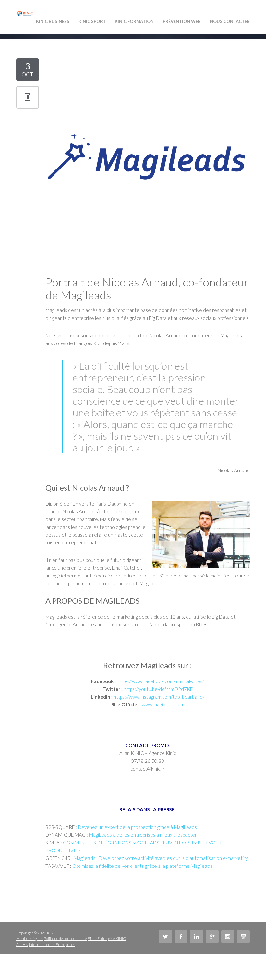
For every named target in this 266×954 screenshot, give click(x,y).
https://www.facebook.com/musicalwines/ (160, 681)
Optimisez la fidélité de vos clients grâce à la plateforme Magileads (142, 866)
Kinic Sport (92, 21)
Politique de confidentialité (65, 938)
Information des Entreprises (52, 944)
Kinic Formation (134, 21)
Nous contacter (230, 21)
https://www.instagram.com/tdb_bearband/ (159, 697)
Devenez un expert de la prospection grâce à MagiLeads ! (139, 827)
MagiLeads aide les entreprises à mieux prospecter (143, 835)
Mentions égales (29, 938)
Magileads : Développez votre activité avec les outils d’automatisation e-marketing (161, 858)
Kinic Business (52, 21)
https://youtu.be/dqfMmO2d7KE (158, 689)
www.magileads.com (163, 704)
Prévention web (182, 21)
